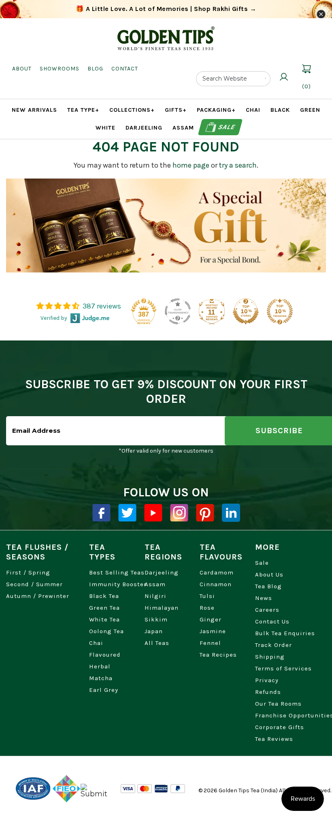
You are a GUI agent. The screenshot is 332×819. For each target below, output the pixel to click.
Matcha (101, 678)
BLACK (280, 109)
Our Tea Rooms (278, 703)
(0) (306, 86)
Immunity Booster (118, 584)
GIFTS (176, 109)
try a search (238, 165)
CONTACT (124, 68)
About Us (269, 574)
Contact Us (272, 621)
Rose (207, 607)
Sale (226, 127)
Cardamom (217, 572)
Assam (155, 584)
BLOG (95, 68)
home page (190, 165)
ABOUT (22, 68)
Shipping (270, 656)
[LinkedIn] (231, 513)
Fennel (210, 643)
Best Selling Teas (117, 572)
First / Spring (28, 572)
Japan (154, 631)
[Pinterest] (205, 513)
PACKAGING (216, 109)
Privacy (267, 680)
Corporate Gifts (279, 727)
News (263, 598)
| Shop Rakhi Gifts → (166, 9)
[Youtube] (153, 513)
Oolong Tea (106, 631)
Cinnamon (216, 584)
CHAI (253, 109)
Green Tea (104, 607)
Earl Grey (103, 689)
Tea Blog (268, 586)
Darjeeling (162, 572)
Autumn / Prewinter (37, 596)
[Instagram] (179, 513)
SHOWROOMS (59, 68)
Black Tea (104, 596)
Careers (267, 609)
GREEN (310, 109)
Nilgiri (155, 596)
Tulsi (207, 596)
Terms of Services (283, 668)
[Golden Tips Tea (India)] (166, 32)
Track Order (273, 645)
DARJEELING (144, 127)
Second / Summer (34, 584)
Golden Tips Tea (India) (248, 790)
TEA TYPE (83, 109)
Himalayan (162, 607)
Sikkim (156, 619)
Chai (96, 643)
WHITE (105, 127)
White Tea (104, 619)
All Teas (157, 643)
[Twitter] (127, 513)
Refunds (268, 692)
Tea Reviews (274, 738)
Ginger (210, 619)
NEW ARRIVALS (34, 109)
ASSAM (183, 127)
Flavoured (105, 654)
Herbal (100, 666)
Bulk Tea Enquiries (285, 633)
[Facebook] (101, 513)
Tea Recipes (218, 654)
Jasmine (213, 631)
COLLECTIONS (132, 109)
